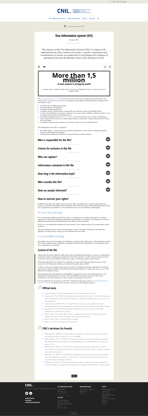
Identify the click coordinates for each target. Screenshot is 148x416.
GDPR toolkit (61, 389)
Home (65, 26)
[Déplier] (108, 139)
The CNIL (92, 18)
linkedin (30, 393)
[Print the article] (39, 67)
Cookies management (32, 402)
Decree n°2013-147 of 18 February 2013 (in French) (61, 322)
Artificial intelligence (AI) (108, 389)
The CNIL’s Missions (63, 400)
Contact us (74, 412)
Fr (110, 2)
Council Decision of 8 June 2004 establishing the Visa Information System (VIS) (70, 293)
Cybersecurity (105, 391)
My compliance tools (57, 18)
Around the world (62, 407)
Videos (104, 404)
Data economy (106, 393)
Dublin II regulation (67, 117)
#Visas (74, 376)
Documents (105, 402)
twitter (26, 393)
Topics (84, 18)
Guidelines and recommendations (62, 392)
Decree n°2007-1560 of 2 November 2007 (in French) (61, 319)
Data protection (73, 18)
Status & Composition (63, 402)
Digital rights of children (108, 395)
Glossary (82, 393)
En (114, 2)
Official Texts (83, 391)
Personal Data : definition (87, 389)
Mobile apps (105, 397)
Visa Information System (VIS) (50, 99)
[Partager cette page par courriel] (44, 67)
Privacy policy (74, 414)
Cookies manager (121, 2)
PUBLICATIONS (29, 398)
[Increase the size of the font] (110, 67)
